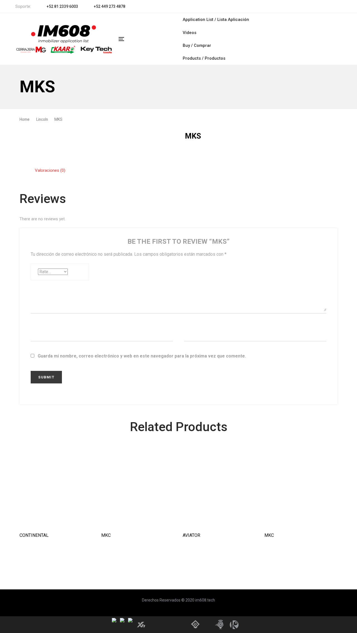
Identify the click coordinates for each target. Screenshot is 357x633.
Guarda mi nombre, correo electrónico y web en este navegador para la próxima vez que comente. (142, 356)
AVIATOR (191, 535)
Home (25, 119)
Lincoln (42, 119)
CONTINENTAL (34, 535)
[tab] (50, 170)
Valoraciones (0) (50, 170)
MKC (106, 535)
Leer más (56, 518)
